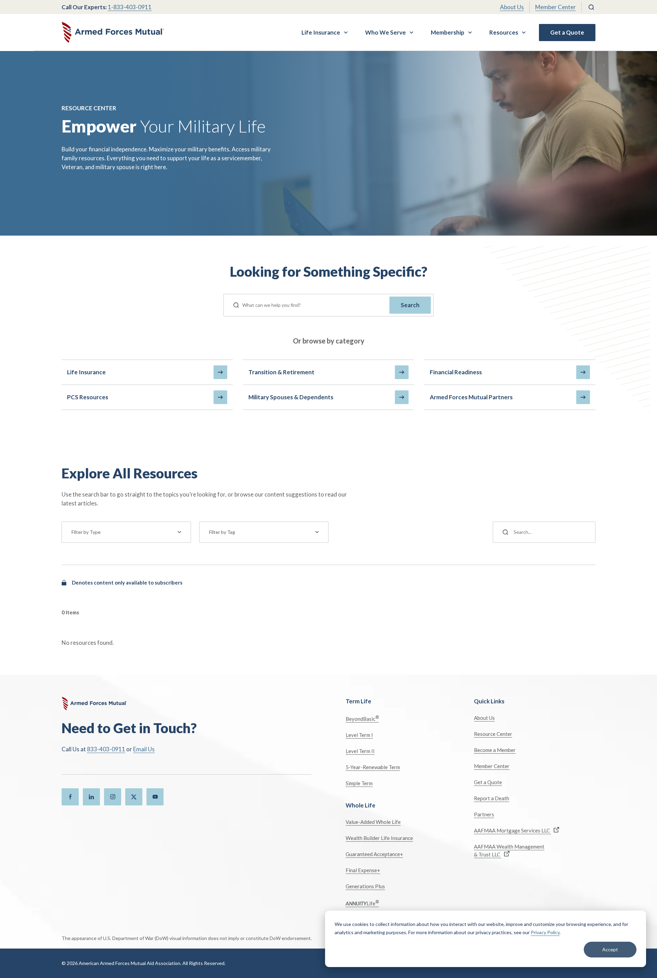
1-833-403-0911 (130, 7)
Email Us (144, 749)
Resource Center (493, 734)
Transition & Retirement (281, 372)
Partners (484, 814)
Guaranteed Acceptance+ (374, 854)
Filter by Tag (222, 532)
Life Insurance (320, 32)
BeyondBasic (362, 718)
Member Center (555, 7)
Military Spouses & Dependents (290, 397)
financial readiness (456, 372)
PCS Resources (87, 397)
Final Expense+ (363, 870)
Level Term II (360, 751)
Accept (610, 949)
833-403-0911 (106, 749)
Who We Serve (385, 32)
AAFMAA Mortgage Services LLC (512, 830)
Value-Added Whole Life (373, 822)
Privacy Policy (545, 932)
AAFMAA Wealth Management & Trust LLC (509, 850)
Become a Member (495, 750)
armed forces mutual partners (471, 397)
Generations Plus (365, 886)
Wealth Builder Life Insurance (379, 838)
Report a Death (491, 798)
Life (362, 902)
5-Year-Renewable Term (373, 767)
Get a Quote (567, 32)
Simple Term (359, 783)
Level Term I (359, 735)
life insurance (86, 372)
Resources (503, 32)
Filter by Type (86, 532)
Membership (447, 32)
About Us (512, 7)
